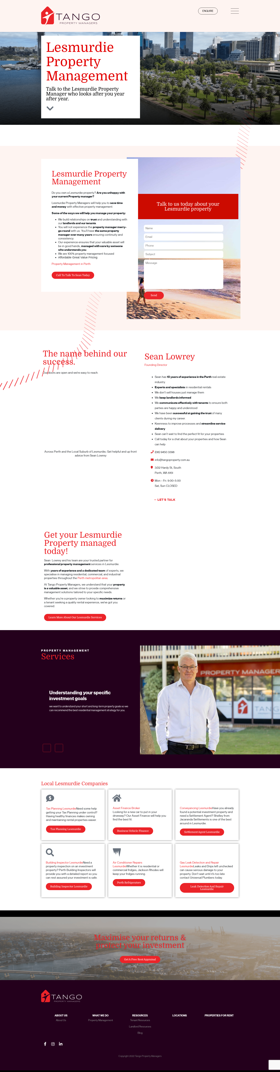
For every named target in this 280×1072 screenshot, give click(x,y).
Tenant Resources (140, 1020)
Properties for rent (219, 1015)
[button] (47, 748)
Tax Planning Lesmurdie (61, 808)
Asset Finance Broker (126, 808)
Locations (179, 1015)
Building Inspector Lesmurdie (64, 862)
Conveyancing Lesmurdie (196, 808)
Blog (140, 1033)
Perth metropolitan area (92, 578)
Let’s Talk (166, 500)
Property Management (100, 1020)
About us (61, 1020)
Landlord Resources (140, 1026)
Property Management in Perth (71, 264)
